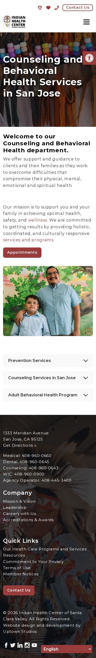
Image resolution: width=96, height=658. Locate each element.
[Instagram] (27, 645)
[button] (89, 58)
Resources (14, 555)
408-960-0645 (34, 461)
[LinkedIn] (20, 645)
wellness (37, 220)
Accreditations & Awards (28, 519)
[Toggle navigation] (86, 22)
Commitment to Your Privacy (33, 561)
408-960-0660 (37, 455)
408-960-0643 (44, 467)
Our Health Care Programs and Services (45, 549)
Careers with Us (19, 513)
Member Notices (21, 573)
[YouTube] (34, 645)
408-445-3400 (56, 480)
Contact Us (77, 7)
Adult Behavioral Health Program (42, 395)
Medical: (12, 455)
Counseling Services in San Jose (42, 377)
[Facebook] (6, 645)
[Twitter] (12, 645)
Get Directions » (19, 445)
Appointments (22, 252)
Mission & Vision (19, 501)
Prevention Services (29, 360)
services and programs (28, 239)
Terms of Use (17, 567)
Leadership (14, 507)
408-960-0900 (29, 474)
